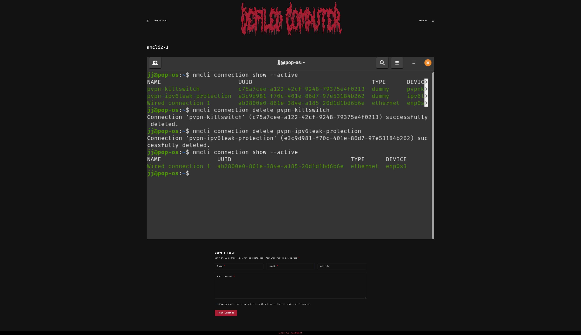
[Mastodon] (148, 21)
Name (221, 266)
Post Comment (226, 312)
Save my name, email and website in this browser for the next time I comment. (265, 304)
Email (273, 266)
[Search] (433, 21)
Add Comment (226, 276)
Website (325, 266)
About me (423, 21)
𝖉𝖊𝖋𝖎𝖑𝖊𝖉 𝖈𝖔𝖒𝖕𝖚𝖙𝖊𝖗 (290, 333)
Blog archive (160, 21)
